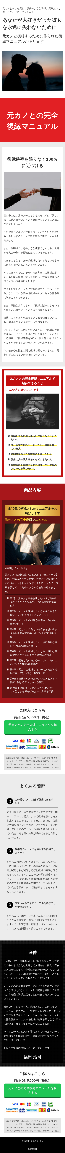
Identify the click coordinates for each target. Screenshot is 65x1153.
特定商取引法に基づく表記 (32, 1141)
